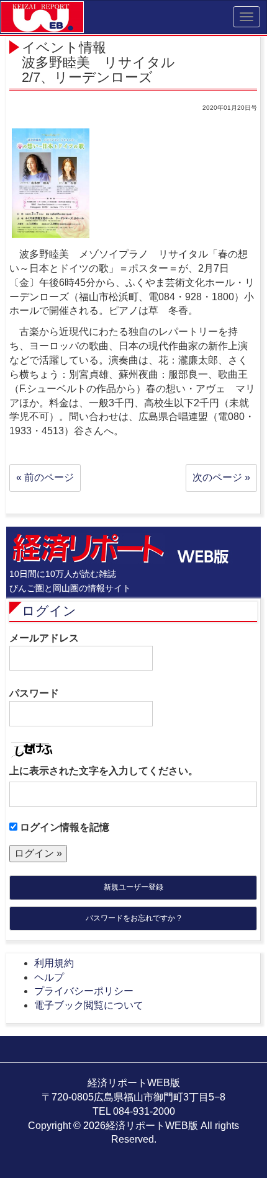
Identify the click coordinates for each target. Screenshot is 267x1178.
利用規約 (54, 963)
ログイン (49, 611)
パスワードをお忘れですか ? (133, 918)
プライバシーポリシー (84, 991)
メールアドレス (44, 638)
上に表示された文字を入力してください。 (103, 770)
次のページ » (221, 477)
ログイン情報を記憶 (63, 827)
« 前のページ (45, 477)
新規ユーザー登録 (133, 887)
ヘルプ (49, 977)
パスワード (34, 693)
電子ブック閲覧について (88, 1005)
